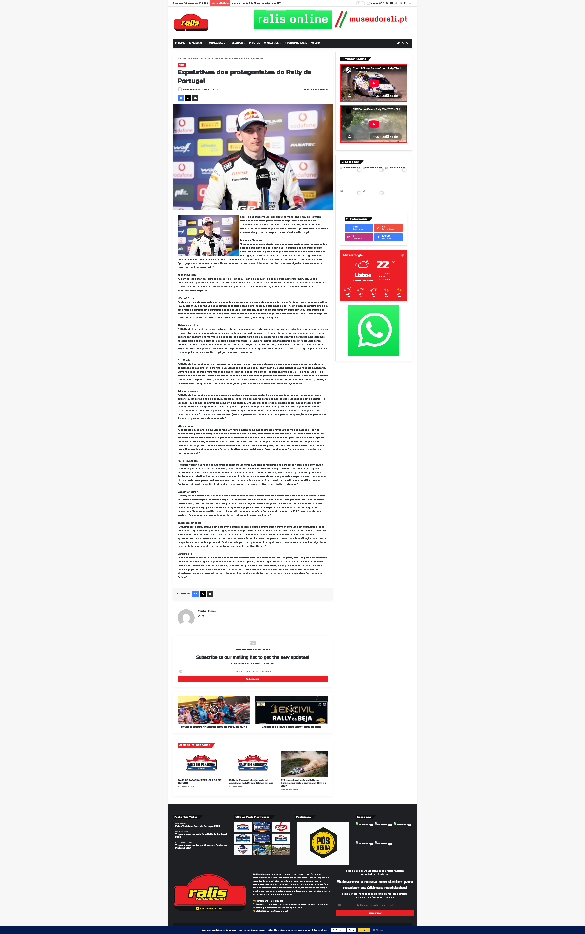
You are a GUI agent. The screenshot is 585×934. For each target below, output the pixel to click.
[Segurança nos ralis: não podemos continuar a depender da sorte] (281, 850)
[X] (188, 98)
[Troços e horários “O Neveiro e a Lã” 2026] (262, 850)
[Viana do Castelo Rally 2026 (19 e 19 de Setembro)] (281, 827)
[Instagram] (203, 616)
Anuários (272, 43)
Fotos (255, 43)
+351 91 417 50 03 (276, 904)
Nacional (217, 43)
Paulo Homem (190, 89)
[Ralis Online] (191, 22)
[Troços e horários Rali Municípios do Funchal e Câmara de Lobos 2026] (243, 850)
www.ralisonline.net (277, 911)
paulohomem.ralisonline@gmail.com (282, 907)
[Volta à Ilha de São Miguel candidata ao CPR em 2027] (243, 839)
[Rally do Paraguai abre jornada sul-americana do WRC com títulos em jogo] (252, 764)
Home (181, 43)
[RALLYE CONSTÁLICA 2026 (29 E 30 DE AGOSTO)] (262, 827)
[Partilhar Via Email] (195, 98)
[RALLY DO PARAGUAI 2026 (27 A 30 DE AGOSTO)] (201, 764)
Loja (317, 43)
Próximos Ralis (296, 43)
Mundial (196, 43)
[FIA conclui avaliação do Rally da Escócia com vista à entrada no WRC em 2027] (304, 764)
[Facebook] (181, 98)
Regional (237, 43)
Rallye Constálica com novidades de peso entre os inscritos (265, 3)
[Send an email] (199, 89)
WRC (201, 58)
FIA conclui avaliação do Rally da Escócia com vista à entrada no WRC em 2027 (303, 783)
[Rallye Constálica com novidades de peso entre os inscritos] (262, 839)
